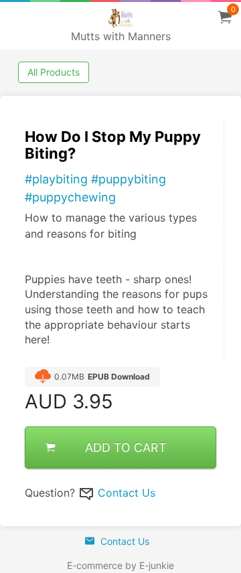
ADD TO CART (126, 447)
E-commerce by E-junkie (120, 565)
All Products (53, 72)
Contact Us (126, 492)
